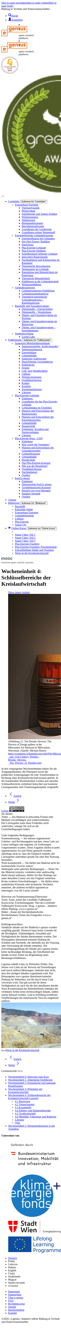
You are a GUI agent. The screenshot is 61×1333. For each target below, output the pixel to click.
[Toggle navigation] (2, 196)
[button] (3, 1330)
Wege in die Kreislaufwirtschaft (22, 1050)
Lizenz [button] (5, 810)
